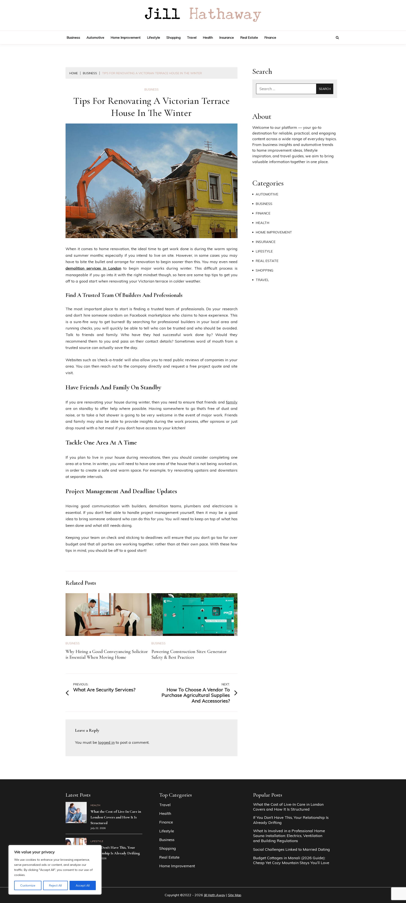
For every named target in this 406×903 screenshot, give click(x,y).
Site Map (234, 895)
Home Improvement (126, 37)
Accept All (83, 885)
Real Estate (249, 37)
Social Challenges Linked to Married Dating (291, 849)
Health (208, 37)
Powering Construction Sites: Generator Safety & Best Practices (189, 654)
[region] (55, 870)
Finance (270, 37)
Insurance (226, 37)
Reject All (55, 885)
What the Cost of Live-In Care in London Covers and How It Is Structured (116, 817)
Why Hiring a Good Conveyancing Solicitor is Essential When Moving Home (107, 654)
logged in (106, 742)
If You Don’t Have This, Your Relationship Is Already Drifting (291, 820)
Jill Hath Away (214, 895)
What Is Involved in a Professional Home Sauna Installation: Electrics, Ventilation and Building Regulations (289, 835)
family (231, 402)
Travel (191, 37)
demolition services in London (93, 268)
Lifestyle (153, 37)
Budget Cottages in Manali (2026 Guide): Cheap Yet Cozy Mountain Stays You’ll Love (291, 860)
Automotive (95, 37)
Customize (27, 885)
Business (73, 37)
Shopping (173, 37)
